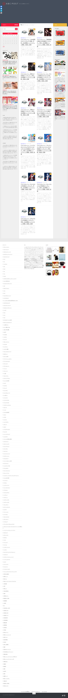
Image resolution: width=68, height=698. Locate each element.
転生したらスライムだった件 (9, 659)
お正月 (5, 332)
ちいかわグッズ (35, 248)
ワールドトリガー (7, 569)
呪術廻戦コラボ (36, 260)
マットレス (6, 542)
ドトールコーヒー (7, 487)
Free (4, 273)
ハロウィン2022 (6, 502)
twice (4, 315)
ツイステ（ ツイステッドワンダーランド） (11, 475)
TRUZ (4, 312)
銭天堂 (5, 671)
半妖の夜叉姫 (6, 591)
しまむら (5, 337)
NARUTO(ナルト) (6, 288)
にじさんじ (6, 346)
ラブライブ (6, 554)
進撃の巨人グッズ (26, 265)
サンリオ (5, 431)
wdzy (4, 317)
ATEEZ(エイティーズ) (7, 251)
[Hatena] (1, 11)
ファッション (6, 512)
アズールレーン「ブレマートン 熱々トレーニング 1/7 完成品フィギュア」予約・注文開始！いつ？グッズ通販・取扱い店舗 (44, 149)
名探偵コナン (6, 595)
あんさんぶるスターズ (8, 322)
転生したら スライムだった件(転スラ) (10, 656)
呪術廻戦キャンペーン (36, 258)
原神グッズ (30, 256)
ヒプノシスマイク (7, 507)
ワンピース (6, 566)
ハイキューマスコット (39, 252)
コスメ (5, 414)
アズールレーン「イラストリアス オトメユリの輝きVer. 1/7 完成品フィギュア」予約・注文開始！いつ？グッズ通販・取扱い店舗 (44, 113)
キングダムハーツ (7, 392)
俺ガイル (5, 578)
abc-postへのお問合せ (25, 691)
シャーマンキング (7, 434)
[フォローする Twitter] (15, 24)
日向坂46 (5, 627)
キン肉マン (6, 395)
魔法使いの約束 (6, 683)
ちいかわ (5, 344)
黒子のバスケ (6, 685)
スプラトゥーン (6, 456)
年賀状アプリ (11, 104)
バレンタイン (6, 504)
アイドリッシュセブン (8, 358)
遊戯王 (5, 664)
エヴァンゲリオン (7, 378)
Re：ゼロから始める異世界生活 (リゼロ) (11, 300)
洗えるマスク (41, 264)
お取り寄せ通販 (6, 329)
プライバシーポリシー (35, 691)
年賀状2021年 (6, 610)
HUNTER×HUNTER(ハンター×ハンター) (10, 278)
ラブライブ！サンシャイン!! (8, 557)
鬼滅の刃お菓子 (32, 265)
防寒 (4, 673)
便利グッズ (6, 576)
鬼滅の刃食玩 (32, 268)
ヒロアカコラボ (38, 254)
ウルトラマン (6, 375)
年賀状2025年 (7, 75)
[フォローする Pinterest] (17, 24)
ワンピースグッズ (36, 255)
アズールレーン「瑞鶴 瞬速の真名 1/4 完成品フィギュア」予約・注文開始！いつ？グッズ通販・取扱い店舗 (44, 43)
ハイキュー (6, 495)
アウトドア (6, 363)
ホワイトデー (6, 535)
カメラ (5, 383)
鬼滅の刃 (5, 681)
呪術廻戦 (5, 600)
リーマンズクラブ (7, 559)
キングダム (6, 390)
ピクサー (5, 509)
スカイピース (6, 441)
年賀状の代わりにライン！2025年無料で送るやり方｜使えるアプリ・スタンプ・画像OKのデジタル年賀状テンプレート (10, 107)
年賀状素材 (6, 620)
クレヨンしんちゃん (7, 405)
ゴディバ (5, 424)
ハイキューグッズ (32, 252)
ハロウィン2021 (6, 499)
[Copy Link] (1, 13)
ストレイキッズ (6, 446)
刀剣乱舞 (5, 583)
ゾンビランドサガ (7, 465)
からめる (5, 334)
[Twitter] (1, 9)
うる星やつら (6, 324)
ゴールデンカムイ (7, 429)
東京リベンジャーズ (7, 634)
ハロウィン (6, 497)
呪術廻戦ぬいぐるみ (28, 258)
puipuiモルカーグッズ (37, 247)
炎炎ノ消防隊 (6, 644)
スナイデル (6, 448)
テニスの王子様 (6, 478)
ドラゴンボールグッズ (37, 251)
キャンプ (5, 388)
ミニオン (5, 549)
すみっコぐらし (6, 341)
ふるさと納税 (6, 349)
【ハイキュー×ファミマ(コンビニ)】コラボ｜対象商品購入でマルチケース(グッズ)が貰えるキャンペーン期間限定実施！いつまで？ (60, 105)
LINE (3, 104)
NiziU (4, 293)
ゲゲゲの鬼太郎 (6, 412)
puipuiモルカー (6, 298)
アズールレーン (23, 37)
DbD (4, 266)
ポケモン (5, 537)
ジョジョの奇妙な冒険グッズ (33, 249)
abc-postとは (44, 691)
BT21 (4, 259)
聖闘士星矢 (6, 654)
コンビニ (5, 419)
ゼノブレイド (6, 463)
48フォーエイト (6, 247)
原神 (4, 593)
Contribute (5, 264)
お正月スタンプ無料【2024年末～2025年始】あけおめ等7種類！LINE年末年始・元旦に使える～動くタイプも (10, 137)
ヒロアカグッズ (32, 254)
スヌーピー (6, 451)
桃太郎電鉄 (6, 639)
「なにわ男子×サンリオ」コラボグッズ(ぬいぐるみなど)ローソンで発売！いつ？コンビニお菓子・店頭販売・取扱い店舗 (60, 80)
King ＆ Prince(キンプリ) (8, 283)
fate (4, 271)
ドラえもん (6, 490)
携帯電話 (5, 625)
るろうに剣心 (6, 356)
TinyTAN (5, 310)
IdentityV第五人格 (7, 281)
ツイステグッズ (31, 251)
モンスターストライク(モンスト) (9, 552)
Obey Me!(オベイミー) (7, 295)
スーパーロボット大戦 (8, 460)
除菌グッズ (6, 676)
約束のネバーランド (7, 649)
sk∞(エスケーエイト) (7, 305)
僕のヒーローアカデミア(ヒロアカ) (10, 581)
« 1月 (3, 46)
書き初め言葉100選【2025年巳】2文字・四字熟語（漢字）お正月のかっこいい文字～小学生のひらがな (10, 62)
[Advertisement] (34, 15)
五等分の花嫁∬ (6, 574)
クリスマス (6, 397)
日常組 (5, 629)
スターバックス (6, 443)
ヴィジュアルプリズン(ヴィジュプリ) (10, 571)
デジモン (5, 482)
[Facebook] (1, 6)
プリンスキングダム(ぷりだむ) (9, 524)
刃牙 (4, 586)
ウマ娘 (5, 373)
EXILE (4, 268)
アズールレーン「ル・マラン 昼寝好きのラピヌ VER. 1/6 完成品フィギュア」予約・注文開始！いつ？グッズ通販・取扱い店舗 (44, 77)
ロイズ (5, 561)
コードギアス (6, 422)
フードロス (6, 514)
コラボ (5, 417)
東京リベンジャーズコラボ (35, 264)
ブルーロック (6, 519)
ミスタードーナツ (7, 547)
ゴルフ (5, 426)
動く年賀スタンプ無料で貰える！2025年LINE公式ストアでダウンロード (10, 77)
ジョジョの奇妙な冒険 (8, 439)
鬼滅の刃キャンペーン (38, 265)
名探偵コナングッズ (35, 256)
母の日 (5, 642)
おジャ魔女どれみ (7, 327)
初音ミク (5, 588)
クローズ (5, 407)
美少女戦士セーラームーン (8, 651)
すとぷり (5, 339)
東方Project (5, 637)
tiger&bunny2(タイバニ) (8, 307)
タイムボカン (6, 468)
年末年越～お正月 (5, 60)
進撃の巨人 (6, 661)
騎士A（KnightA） (7, 678)
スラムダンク (6, 458)
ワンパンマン (6, 564)
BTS (4, 261)
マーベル (5, 544)
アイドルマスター (7, 361)
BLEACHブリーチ (6, 256)
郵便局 (5, 666)
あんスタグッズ (30, 248)
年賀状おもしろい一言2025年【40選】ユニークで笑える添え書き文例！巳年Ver (9, 92)
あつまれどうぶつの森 (8, 320)
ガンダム (5, 385)
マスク (5, 540)
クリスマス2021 (6, 400)
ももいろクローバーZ (7, 351)
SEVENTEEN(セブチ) (7, 303)
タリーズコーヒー (7, 470)
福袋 (4, 646)
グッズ (5, 409)
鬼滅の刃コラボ (37, 267)
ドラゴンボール (6, 492)
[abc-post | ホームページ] (10, 3)
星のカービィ (6, 632)
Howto (5, 276)
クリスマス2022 (6, 402)
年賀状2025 (31, 262)
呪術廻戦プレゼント (37, 261)
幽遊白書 (5, 622)
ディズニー (6, 480)
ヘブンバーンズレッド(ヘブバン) (9, 530)
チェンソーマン (6, 473)
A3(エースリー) (6, 249)
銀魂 (4, 668)
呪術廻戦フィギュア (30, 261)
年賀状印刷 (6, 617)
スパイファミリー (7, 453)
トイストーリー (6, 485)
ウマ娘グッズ (40, 248)
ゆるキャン (6, 354)
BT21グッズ (30, 247)
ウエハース (6, 371)
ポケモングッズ (31, 255)
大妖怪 (5, 603)
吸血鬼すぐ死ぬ (6, 598)
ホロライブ (6, 532)
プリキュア (6, 521)
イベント (5, 368)
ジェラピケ (6, 436)
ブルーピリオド (6, 516)
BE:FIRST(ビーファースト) (8, 254)
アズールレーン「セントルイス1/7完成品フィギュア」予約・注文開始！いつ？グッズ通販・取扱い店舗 (44, 187)
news (3, 75)
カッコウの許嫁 (6, 380)
